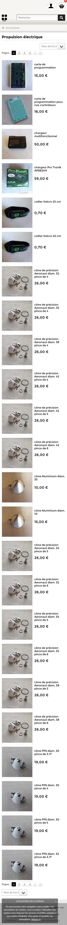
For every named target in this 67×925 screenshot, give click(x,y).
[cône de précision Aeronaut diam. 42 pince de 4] (17, 385)
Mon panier (61, 6)
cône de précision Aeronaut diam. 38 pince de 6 (46, 720)
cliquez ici (36, 919)
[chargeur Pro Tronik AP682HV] (17, 179)
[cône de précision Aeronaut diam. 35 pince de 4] (17, 316)
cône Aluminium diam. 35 (49, 478)
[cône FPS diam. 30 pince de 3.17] (17, 762)
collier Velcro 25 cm (47, 201)
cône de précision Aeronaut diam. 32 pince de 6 (46, 582)
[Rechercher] (61, 17)
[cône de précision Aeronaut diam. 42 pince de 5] (17, 419)
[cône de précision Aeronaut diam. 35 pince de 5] (17, 625)
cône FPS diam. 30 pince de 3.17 (46, 752)
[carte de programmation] (17, 76)
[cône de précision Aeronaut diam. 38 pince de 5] (17, 694)
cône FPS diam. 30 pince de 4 (46, 786)
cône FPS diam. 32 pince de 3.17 (46, 855)
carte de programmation (45, 66)
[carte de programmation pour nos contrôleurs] (17, 110)
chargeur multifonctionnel (45, 134)
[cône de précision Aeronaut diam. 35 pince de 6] (17, 659)
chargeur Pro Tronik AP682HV (47, 169)
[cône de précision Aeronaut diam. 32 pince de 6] (17, 591)
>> (40, 53)
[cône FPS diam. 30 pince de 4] (17, 797)
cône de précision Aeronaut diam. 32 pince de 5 (46, 548)
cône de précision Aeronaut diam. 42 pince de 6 (46, 445)
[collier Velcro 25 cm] (17, 213)
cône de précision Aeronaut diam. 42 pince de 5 (46, 411)
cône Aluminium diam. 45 (49, 512)
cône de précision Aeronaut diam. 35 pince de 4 (46, 308)
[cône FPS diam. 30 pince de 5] (17, 831)
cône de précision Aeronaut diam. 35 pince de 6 (46, 651)
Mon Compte (51, 6)
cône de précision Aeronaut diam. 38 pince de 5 (46, 685)
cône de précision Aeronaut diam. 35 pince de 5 (46, 617)
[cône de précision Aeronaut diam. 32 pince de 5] (17, 557)
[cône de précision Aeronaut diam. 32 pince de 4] (17, 282)
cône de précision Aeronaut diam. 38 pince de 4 (46, 342)
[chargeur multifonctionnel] (17, 145)
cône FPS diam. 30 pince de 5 (46, 821)
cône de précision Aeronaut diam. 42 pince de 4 (46, 376)
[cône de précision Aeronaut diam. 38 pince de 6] (17, 728)
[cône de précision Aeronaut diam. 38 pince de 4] (17, 351)
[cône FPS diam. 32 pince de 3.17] (17, 865)
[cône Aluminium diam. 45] (17, 522)
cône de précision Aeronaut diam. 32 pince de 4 (46, 273)
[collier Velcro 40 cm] (17, 248)
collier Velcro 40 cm (47, 236)
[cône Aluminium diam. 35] (17, 488)
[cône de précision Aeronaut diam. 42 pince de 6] (17, 454)
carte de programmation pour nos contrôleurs (48, 102)
